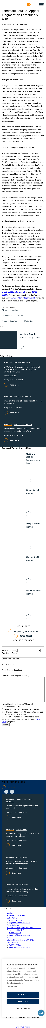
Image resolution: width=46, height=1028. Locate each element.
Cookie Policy (12, 987)
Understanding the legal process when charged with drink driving (22, 890)
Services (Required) (9, 650)
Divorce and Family (23, 363)
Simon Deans (11, 375)
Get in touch (41, 26)
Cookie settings (23, 1008)
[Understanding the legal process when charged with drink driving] (23, 893)
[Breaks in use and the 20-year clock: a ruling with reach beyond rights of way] (23, 433)
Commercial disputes (11, 315)
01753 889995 (26, 636)
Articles (8, 363)
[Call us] (29, 4)
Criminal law (22, 857)
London (10, 913)
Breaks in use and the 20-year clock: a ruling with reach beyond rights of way (22, 429)
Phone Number (8, 664)
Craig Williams (33, 523)
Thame (10, 937)
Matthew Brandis (30, 455)
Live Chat (41, 1013)
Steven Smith (32, 556)
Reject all (23, 1002)
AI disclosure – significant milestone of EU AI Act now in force (22, 834)
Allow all (23, 995)
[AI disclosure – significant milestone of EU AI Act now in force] (23, 838)
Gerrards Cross (13, 925)
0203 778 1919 (15, 920)
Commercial (21, 829)
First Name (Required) (11, 653)
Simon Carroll (32, 489)
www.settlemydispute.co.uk (23, 298)
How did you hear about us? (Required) (17, 704)
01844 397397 (15, 945)
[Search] (35, 4)
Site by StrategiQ (23, 1027)
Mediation (28, 321)
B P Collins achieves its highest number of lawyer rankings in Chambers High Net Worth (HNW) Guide (22, 369)
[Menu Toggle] (41, 4)
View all (11, 787)
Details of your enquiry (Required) (15, 675)
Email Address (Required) (12, 670)
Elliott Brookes (33, 590)
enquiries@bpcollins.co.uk (13, 292)
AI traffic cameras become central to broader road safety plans (21, 862)
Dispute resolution (10, 310)
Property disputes (9, 321)
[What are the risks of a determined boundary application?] (23, 405)
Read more (14, 385)
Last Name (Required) (11, 658)
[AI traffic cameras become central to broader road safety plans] (23, 865)
